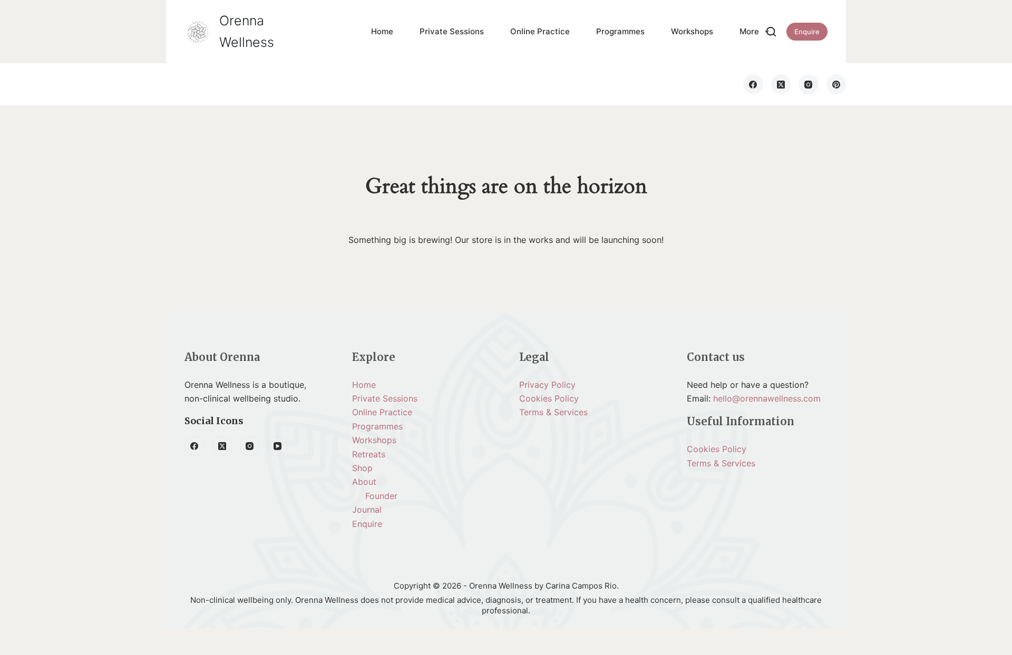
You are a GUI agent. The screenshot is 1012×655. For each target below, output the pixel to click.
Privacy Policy (547, 384)
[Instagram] (809, 84)
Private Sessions (452, 31)
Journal (367, 509)
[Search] (771, 31)
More (749, 31)
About (364, 481)
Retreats (368, 454)
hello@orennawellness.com (767, 398)
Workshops (692, 31)
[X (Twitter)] (781, 84)
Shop (362, 468)
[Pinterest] (836, 84)
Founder (381, 496)
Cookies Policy (549, 398)
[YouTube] (278, 446)
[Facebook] (753, 84)
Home (382, 31)
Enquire (807, 31)
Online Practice (540, 31)
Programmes (620, 31)
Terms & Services (553, 412)
